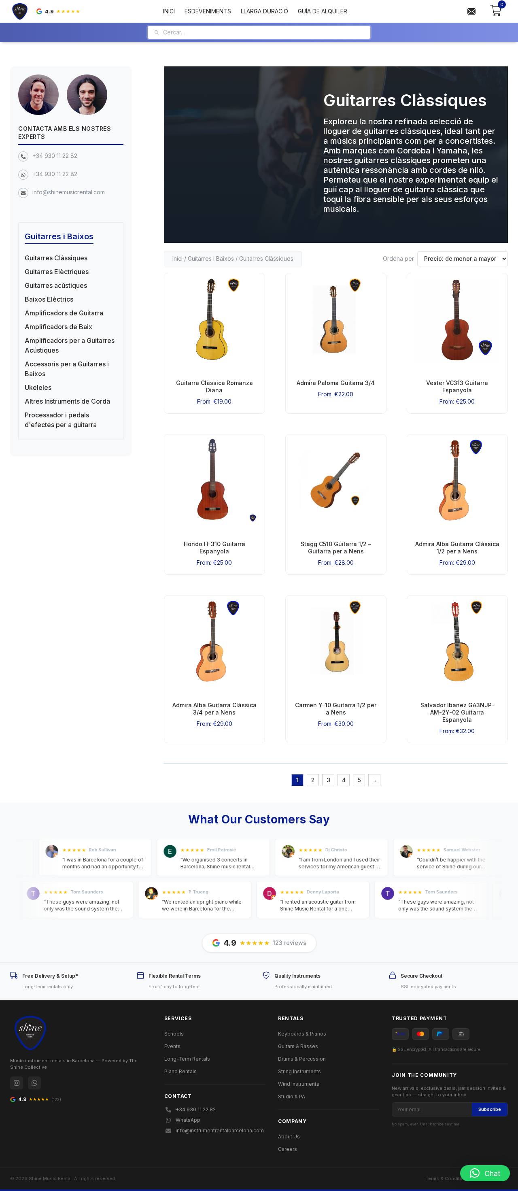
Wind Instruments (298, 1084)
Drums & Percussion (302, 1059)
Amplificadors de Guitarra (64, 313)
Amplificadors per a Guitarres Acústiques (70, 345)
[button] (485, 1173)
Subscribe (489, 1109)
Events (172, 1046)
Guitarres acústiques (56, 285)
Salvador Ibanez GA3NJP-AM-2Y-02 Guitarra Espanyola (457, 712)
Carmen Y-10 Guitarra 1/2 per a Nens (335, 709)
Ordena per (398, 258)
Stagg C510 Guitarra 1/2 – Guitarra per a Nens (336, 547)
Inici (169, 11)
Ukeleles (38, 387)
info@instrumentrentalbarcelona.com (220, 1130)
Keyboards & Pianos (302, 1034)
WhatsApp (188, 1120)
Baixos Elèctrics (49, 299)
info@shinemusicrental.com (68, 192)
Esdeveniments (208, 11)
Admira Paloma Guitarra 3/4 (336, 382)
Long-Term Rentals (187, 1059)
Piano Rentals (180, 1071)
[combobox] (263, 32)
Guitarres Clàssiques (56, 258)
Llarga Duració (264, 11)
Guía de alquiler (322, 11)
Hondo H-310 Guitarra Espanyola (214, 547)
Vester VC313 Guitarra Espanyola (457, 386)
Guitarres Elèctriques (57, 272)
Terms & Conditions (448, 1178)
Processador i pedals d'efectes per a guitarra (61, 420)
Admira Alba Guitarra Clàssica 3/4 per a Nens (214, 709)
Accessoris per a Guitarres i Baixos (67, 369)
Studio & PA (291, 1096)
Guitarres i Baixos (211, 258)
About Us (289, 1137)
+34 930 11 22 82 (54, 155)
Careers (287, 1149)
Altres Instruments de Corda (67, 401)
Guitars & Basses (298, 1046)
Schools (174, 1034)
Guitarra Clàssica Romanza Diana (214, 386)
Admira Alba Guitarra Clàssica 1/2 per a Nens (457, 547)
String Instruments (299, 1071)
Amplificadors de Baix (58, 327)
